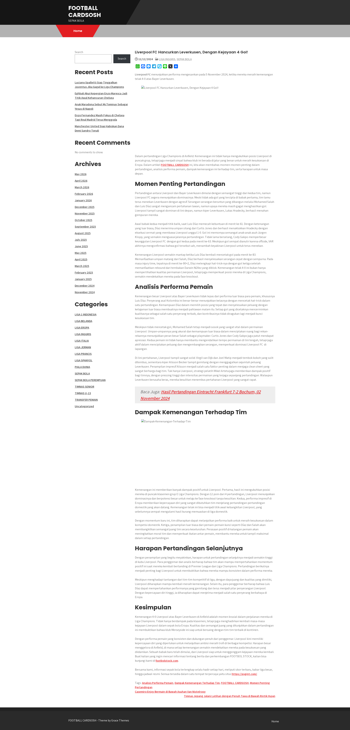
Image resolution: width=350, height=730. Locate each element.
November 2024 (85, 292)
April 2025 (81, 259)
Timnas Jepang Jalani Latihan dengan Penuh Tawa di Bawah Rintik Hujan (229, 696)
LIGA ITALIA (82, 341)
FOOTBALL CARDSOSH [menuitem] (175, 165)
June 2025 (81, 246)
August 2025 (83, 233)
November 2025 (85, 213)
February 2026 (84, 194)
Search (79, 52)
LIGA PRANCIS (83, 354)
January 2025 (83, 279)
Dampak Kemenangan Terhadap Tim (197, 683)
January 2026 (83, 200)
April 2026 (81, 181)
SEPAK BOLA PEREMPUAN (90, 380)
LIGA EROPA (82, 327)
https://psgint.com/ (244, 674)
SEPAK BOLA (184, 59)
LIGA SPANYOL (83, 360)
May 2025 (80, 253)
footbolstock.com (167, 661)
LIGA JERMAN (83, 347)
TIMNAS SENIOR (84, 387)
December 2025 (84, 207)
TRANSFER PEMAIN (86, 400)
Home (77, 31)
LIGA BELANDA (83, 321)
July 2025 (81, 240)
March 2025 (82, 266)
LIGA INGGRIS (167, 59)
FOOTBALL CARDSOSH (84, 11)
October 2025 (83, 220)
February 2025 (84, 272)
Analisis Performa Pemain (157, 683)
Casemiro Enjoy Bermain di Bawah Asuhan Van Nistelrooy (170, 692)
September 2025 (85, 227)
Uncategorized (84, 406)
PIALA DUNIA (82, 367)
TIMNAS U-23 (83, 393)
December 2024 (84, 286)
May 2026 (80, 174)
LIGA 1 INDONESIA (85, 314)
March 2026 (82, 187)
